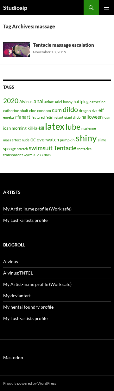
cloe (32, 110)
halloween (92, 117)
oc (33, 139)
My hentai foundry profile (28, 307)
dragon (85, 110)
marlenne (88, 128)
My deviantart (17, 295)
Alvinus (26, 101)
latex (55, 126)
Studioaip (15, 7)
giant (59, 117)
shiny (86, 137)
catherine (97, 101)
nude (25, 140)
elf (101, 110)
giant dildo (72, 117)
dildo (70, 109)
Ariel (58, 102)
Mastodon (13, 357)
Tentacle (65, 147)
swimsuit (41, 147)
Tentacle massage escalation (63, 45)
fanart (23, 117)
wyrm (28, 155)
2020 (10, 101)
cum (57, 110)
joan (107, 117)
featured (38, 117)
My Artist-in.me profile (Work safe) (37, 208)
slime (102, 140)
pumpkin (67, 140)
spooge (9, 148)
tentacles (84, 149)
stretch (22, 149)
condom (44, 110)
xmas (46, 154)
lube (73, 126)
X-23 (37, 155)
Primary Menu (106, 7)
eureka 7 (9, 117)
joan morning (15, 128)
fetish (50, 117)
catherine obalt (15, 110)
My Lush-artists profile (25, 220)
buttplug (81, 101)
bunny (68, 102)
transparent (13, 154)
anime (49, 102)
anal (38, 101)
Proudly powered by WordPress (29, 383)
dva (95, 111)
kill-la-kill (36, 128)
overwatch (48, 139)
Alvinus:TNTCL (18, 272)
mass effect (12, 140)
